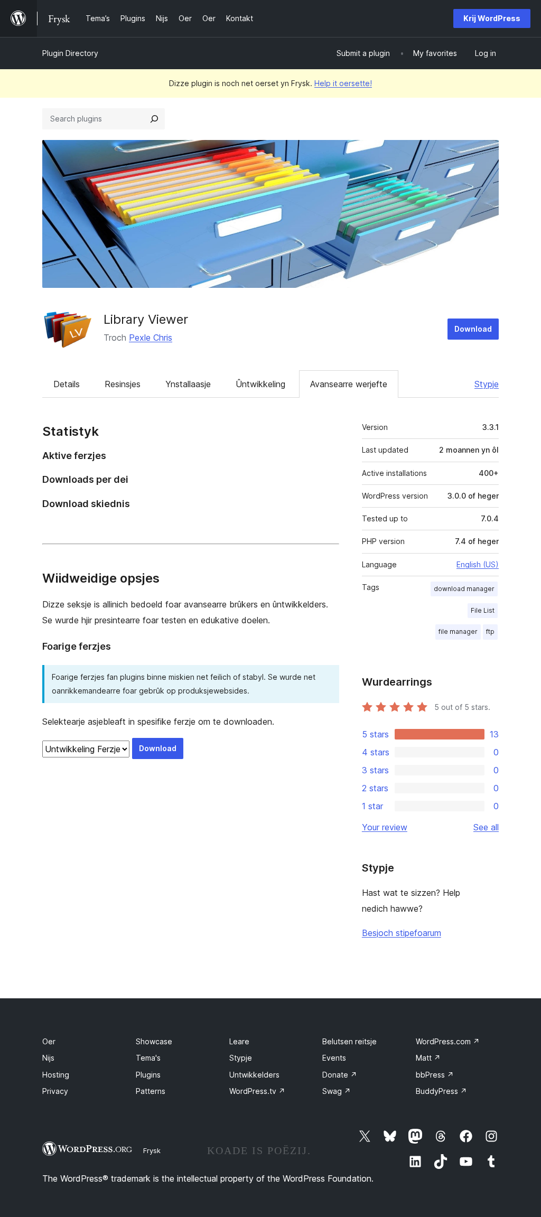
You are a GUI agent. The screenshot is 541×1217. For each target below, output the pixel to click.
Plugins (148, 1074)
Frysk (152, 1150)
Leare (239, 1041)
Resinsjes (123, 384)
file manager (458, 631)
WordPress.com (448, 1041)
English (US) (477, 564)
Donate (339, 1074)
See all (486, 827)
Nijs (48, 1057)
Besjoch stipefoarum (401, 933)
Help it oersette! (343, 83)
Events (334, 1057)
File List (483, 610)
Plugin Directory (70, 53)
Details (66, 384)
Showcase (154, 1041)
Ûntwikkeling (260, 384)
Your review (384, 827)
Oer (48, 1041)
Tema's (148, 1057)
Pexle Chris (150, 337)
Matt (428, 1057)
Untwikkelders (254, 1074)
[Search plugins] (154, 118)
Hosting (55, 1074)
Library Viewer (146, 319)
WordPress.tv (257, 1091)
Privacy (55, 1091)
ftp (490, 631)
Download (473, 328)
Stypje (486, 384)
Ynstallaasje (188, 384)
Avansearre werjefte (348, 384)
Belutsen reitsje (349, 1041)
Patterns (150, 1091)
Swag (336, 1091)
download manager (464, 589)
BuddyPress (441, 1091)
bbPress (435, 1074)
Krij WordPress (491, 18)
